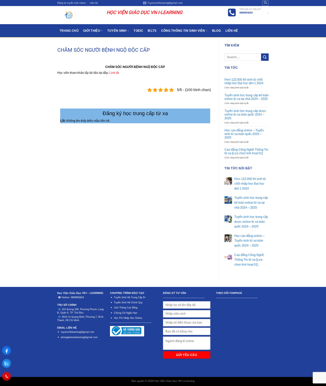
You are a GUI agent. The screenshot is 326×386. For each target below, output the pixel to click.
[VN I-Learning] (79, 15)
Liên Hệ (231, 30)
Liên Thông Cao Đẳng (126, 307)
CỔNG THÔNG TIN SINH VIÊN (183, 30)
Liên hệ (94, 3)
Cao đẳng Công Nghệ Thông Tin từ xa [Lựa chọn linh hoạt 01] (246, 151)
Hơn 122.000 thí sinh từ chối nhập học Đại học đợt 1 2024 (244, 81)
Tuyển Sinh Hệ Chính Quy (128, 302)
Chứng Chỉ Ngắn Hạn (125, 312)
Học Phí (118, 318)
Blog (216, 30)
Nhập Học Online (133, 318)
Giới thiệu (91, 30)
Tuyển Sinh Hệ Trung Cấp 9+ (130, 297)
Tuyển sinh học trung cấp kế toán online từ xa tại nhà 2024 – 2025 (247, 97)
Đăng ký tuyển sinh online (71, 3)
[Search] (265, 3)
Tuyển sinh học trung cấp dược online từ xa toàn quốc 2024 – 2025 (245, 114)
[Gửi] (265, 57)
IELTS (152, 30)
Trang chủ (69, 30)
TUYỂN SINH (117, 30)
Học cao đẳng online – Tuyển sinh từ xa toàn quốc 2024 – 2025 (244, 134)
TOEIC (138, 30)
